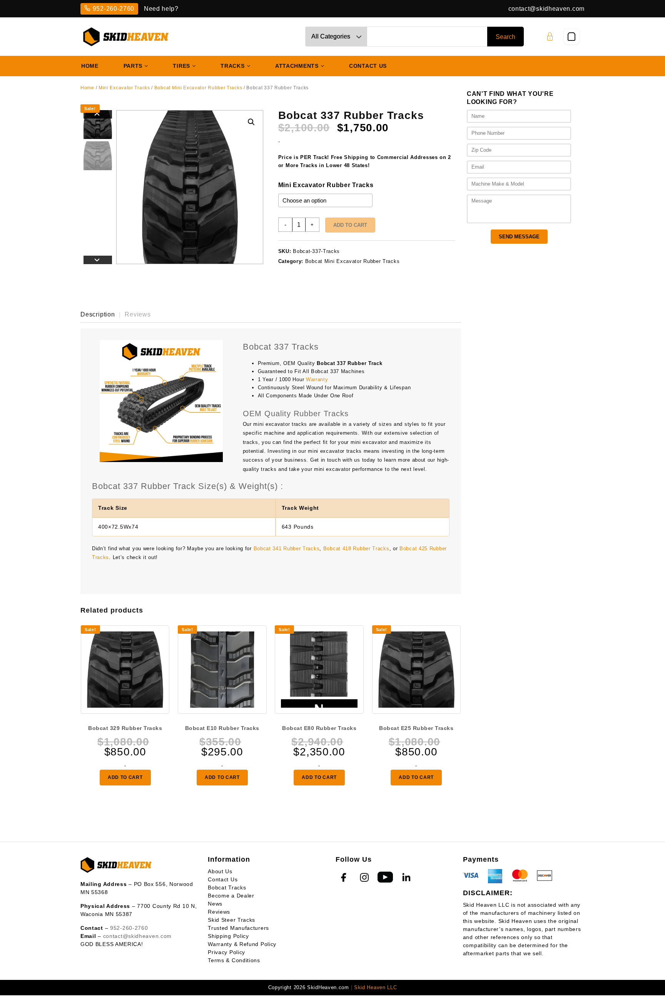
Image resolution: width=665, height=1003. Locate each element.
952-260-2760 (113, 8)
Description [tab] (97, 314)
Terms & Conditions (234, 960)
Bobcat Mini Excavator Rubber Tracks (198, 87)
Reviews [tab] (138, 314)
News (215, 904)
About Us (220, 871)
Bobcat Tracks (227, 887)
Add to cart (350, 225)
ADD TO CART (125, 777)
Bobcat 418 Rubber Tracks (356, 548)
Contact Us (222, 879)
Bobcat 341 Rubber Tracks (287, 548)
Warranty (317, 379)
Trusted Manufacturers (238, 928)
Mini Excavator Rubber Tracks (326, 185)
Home (87, 87)
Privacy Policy (226, 952)
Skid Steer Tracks (231, 920)
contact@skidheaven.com (546, 8)
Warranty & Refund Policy (242, 944)
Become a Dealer (231, 895)
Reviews (219, 912)
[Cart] (571, 36)
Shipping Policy (228, 936)
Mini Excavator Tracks (124, 87)
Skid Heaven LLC (375, 987)
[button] (251, 122)
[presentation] (98, 114)
